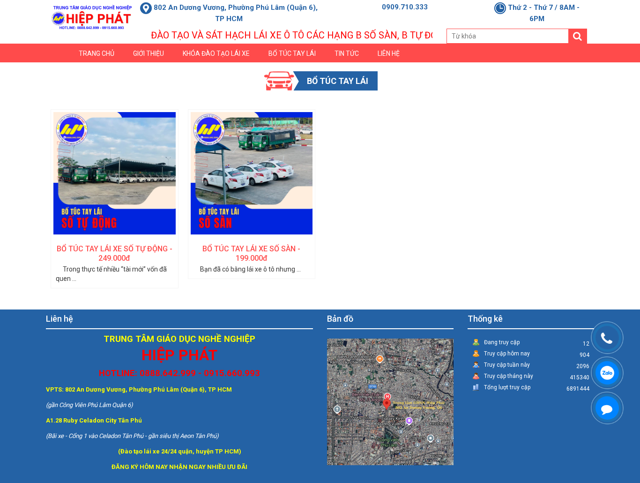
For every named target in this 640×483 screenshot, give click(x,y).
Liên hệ (389, 53)
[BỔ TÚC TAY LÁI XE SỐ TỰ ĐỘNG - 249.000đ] (114, 173)
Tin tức (347, 53)
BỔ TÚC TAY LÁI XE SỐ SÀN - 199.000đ (251, 253)
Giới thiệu (148, 53)
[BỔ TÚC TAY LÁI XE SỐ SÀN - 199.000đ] (251, 173)
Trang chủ (96, 53)
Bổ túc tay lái (292, 53)
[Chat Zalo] (598, 363)
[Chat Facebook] (598, 399)
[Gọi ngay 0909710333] (598, 328)
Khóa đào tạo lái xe (216, 53)
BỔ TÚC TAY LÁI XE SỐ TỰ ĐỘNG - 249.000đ (114, 253)
